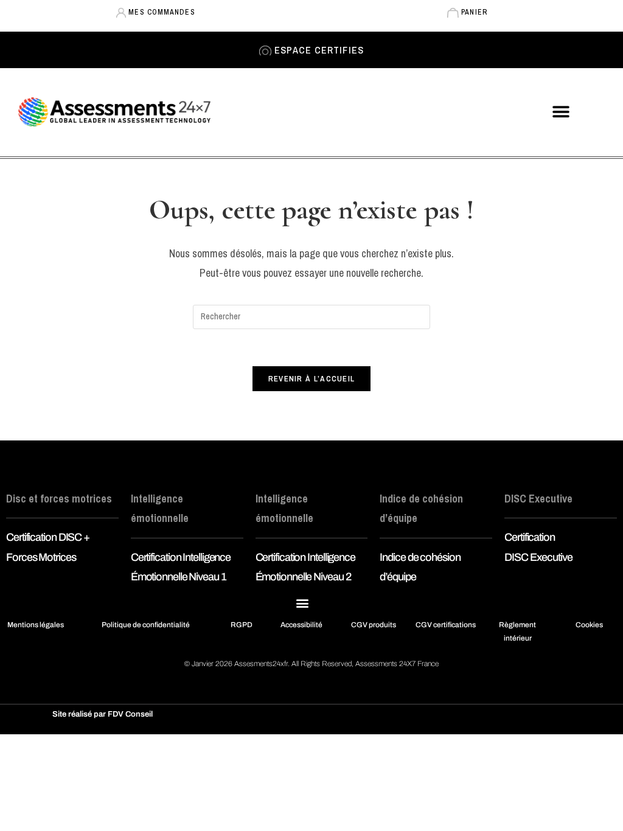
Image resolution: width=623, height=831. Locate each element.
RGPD (241, 625)
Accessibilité (301, 625)
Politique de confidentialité (146, 625)
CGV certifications (446, 625)
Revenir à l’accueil (311, 379)
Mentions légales (35, 625)
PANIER (473, 12)
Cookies (589, 625)
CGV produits (373, 625)
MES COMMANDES (160, 12)
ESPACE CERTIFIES (317, 50)
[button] (560, 112)
